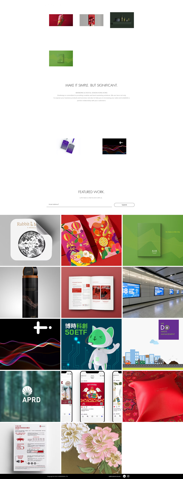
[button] (152, 5)
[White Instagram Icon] (128, 476)
